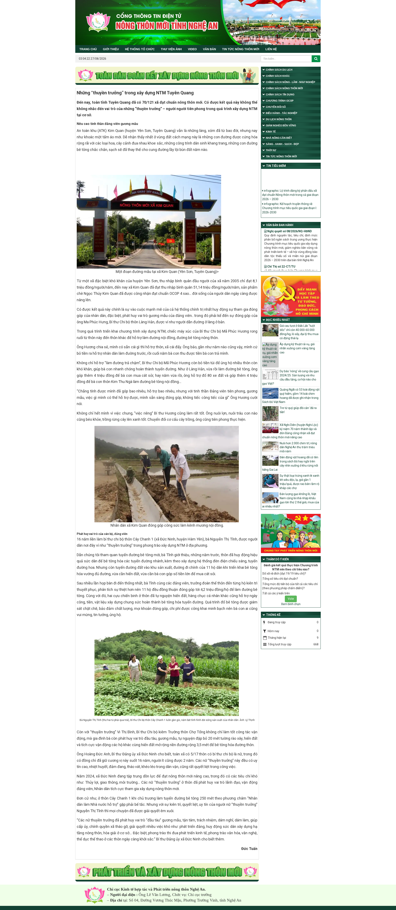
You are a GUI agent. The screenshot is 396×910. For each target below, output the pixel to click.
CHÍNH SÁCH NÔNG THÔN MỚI (284, 88)
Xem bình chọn (291, 604)
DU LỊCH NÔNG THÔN (279, 119)
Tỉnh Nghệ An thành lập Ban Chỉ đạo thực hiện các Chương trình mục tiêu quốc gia (289, 210)
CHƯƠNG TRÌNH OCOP (279, 100)
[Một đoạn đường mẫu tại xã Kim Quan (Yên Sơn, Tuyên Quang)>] (149, 221)
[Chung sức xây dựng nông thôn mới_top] (167, 76)
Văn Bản (209, 49)
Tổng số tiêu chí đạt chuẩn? (280, 578)
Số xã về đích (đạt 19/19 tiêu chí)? (284, 573)
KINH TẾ (271, 131)
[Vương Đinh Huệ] (167, 872)
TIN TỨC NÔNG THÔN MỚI (240, 49)
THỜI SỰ (271, 150)
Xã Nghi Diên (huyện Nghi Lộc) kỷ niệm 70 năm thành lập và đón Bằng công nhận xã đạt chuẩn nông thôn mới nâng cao (290, 431)
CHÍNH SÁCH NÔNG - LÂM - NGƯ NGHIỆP (290, 82)
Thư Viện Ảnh (171, 49)
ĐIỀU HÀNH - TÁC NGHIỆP (281, 113)
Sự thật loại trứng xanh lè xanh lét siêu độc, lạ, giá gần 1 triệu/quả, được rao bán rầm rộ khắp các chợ (299, 482)
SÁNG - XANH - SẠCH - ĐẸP (282, 144)
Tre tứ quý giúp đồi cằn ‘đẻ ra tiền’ (298, 410)
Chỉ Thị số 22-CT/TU (281, 250)
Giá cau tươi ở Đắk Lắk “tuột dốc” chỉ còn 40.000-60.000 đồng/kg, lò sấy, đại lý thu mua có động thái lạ (299, 332)
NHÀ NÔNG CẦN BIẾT (279, 137)
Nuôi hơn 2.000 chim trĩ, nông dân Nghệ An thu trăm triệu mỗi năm (298, 447)
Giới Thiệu (111, 49)
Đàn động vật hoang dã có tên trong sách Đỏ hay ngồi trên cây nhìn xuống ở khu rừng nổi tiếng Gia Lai (290, 463)
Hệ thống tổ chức (140, 49)
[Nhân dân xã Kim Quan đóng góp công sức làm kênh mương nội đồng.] (167, 474)
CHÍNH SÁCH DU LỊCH (279, 69)
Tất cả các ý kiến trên (276, 593)
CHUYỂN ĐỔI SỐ (276, 106)
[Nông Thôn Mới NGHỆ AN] (94, 895)
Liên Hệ (271, 49)
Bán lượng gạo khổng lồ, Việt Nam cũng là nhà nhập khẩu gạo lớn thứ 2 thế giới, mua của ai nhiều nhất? (290, 500)
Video (192, 49)
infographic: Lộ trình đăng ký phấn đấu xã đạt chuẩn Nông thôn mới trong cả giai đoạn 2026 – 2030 (290, 186)
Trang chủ (88, 49)
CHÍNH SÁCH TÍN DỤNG (280, 94)
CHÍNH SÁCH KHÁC (278, 76)
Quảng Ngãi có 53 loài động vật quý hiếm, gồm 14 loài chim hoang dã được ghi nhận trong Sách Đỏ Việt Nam (290, 396)
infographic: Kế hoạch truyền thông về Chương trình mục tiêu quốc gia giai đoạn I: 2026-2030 (289, 199)
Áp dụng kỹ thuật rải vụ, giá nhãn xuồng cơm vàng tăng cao (297, 348)
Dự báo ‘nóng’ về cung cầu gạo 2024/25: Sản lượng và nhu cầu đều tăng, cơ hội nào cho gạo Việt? (290, 377)
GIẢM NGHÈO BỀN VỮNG (281, 125)
